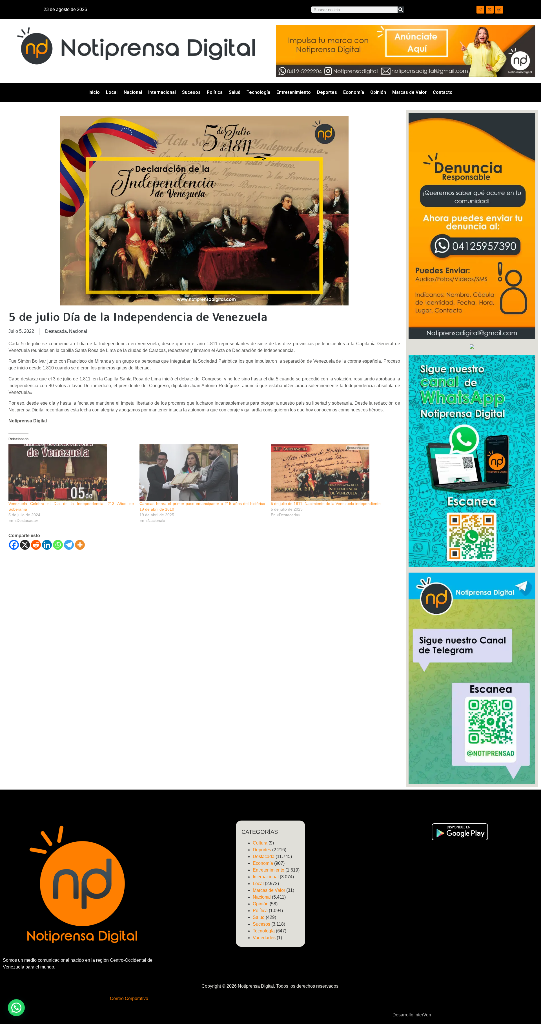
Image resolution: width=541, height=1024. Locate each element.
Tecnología (258, 92)
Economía (353, 92)
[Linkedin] (47, 545)
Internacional (162, 92)
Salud (234, 92)
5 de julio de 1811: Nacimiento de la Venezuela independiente (326, 503)
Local (111, 92)
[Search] (401, 9)
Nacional (133, 92)
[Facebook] (14, 545)
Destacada (56, 331)
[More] (80, 545)
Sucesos (191, 92)
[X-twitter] (490, 10)
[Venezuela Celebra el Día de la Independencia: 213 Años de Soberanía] (71, 472)
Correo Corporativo (129, 998)
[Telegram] (69, 545)
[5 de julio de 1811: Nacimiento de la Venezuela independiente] (333, 472)
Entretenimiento (293, 92)
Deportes (327, 92)
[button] (16, 1007)
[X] (25, 545)
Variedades (264, 937)
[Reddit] (36, 545)
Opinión (378, 92)
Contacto (443, 92)
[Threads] (499, 10)
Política (215, 92)
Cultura (260, 843)
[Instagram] (480, 10)
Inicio (94, 92)
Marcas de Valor (409, 92)
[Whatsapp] (58, 545)
